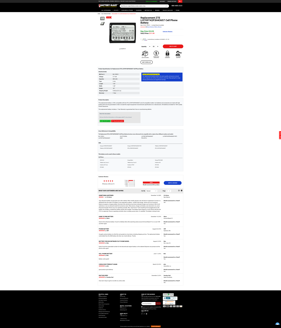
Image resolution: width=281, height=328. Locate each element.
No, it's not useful (118, 121)
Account (162, 1)
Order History (172, 1)
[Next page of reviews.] (181, 191)
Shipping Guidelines (103, 296)
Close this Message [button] (156, 326)
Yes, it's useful (106, 121)
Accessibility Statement (103, 313)
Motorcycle (148, 10)
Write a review (172, 183)
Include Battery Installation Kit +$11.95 (158, 39)
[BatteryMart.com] (108, 6)
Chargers (139, 10)
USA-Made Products (103, 300)
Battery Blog (101, 302)
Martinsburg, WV (123, 309)
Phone (178, 10)
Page (164, 191)
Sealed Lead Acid (168, 10)
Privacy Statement (124, 302)
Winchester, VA (123, 308)
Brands (157, 10)
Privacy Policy (153, 308)
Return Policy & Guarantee (104, 304)
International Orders (103, 317)
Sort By (143, 191)
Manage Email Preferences (104, 311)
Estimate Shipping (167, 31)
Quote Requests (102, 315)
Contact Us (101, 307)
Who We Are (122, 296)
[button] (150, 46)
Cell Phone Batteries (106, 13)
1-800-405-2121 (123, 315)
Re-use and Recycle (124, 298)
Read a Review (150, 27)
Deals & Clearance (151, 1)
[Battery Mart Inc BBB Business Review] (170, 298)
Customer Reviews (124, 300)
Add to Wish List (146, 62)
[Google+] (144, 314)
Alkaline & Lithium (127, 10)
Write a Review (158, 27)
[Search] (165, 6)
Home (99, 13)
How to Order (101, 305)
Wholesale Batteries (103, 298)
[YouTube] (146, 314)
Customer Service (102, 309)
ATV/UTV (116, 10)
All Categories (106, 10)
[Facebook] (142, 314)
